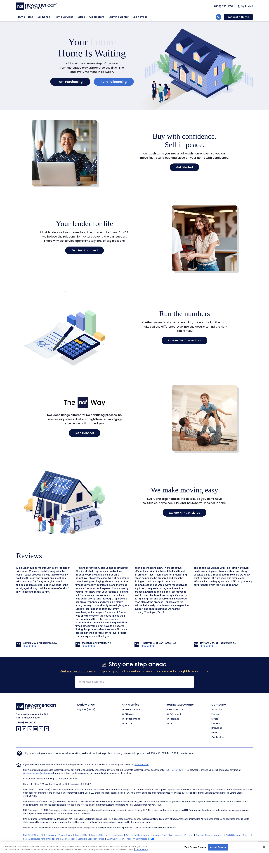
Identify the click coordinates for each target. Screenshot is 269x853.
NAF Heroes (127, 714)
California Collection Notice (91, 839)
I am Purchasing (70, 81)
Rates (81, 17)
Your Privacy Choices (195, 847)
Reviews (215, 714)
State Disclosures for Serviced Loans (41, 839)
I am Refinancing (114, 81)
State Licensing (48, 835)
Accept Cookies (218, 847)
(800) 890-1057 (26, 722)
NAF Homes (172, 719)
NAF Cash (171, 723)
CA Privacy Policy (115, 839)
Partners (188, 835)
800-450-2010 (159, 753)
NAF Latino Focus (130, 709)
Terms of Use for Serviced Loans (107, 835)
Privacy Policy (65, 835)
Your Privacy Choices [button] (137, 839)
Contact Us (217, 737)
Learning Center (119, 17)
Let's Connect (84, 433)
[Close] (264, 847)
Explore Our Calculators (184, 340)
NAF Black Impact (131, 719)
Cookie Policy (68, 839)
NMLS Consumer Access (238, 835)
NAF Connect (173, 714)
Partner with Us (175, 709)
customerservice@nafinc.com (38, 773)
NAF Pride (126, 723)
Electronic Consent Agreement (166, 835)
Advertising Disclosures (137, 835)
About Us (216, 709)
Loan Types (140, 17)
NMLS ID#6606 (30, 835)
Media (214, 719)
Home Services (63, 17)
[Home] (36, 6)
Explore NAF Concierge (184, 513)
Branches (216, 728)
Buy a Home (25, 17)
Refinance (44, 17)
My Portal (246, 6)
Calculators (96, 17)
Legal (214, 732)
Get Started (184, 167)
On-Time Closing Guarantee (209, 835)
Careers (216, 723)
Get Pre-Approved (84, 250)
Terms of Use (81, 835)
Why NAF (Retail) (85, 709)
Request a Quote (238, 17)
